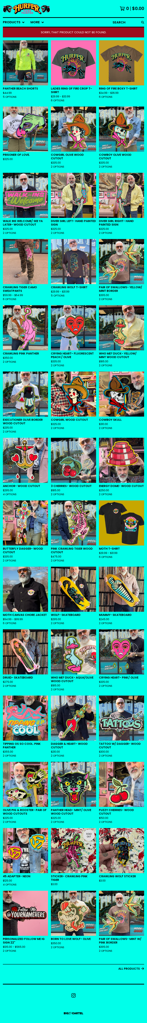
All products (129, 969)
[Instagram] (73, 995)
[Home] (26, 8)
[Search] (143, 22)
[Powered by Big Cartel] (73, 1013)
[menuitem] (14, 22)
